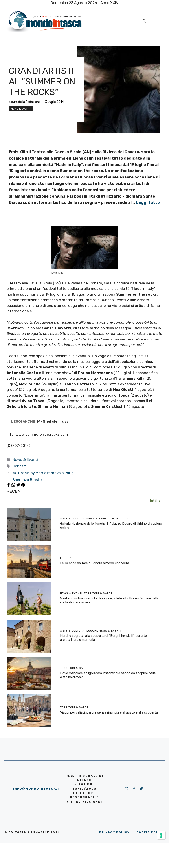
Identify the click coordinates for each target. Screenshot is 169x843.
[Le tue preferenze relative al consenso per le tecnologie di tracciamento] (161, 835)
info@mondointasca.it (37, 788)
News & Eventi (20, 108)
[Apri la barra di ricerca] (144, 21)
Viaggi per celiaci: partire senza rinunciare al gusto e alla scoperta (109, 712)
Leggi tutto (148, 202)
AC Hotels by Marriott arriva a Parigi (43, 473)
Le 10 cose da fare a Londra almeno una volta (94, 563)
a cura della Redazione (24, 102)
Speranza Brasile (27, 479)
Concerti (20, 466)
